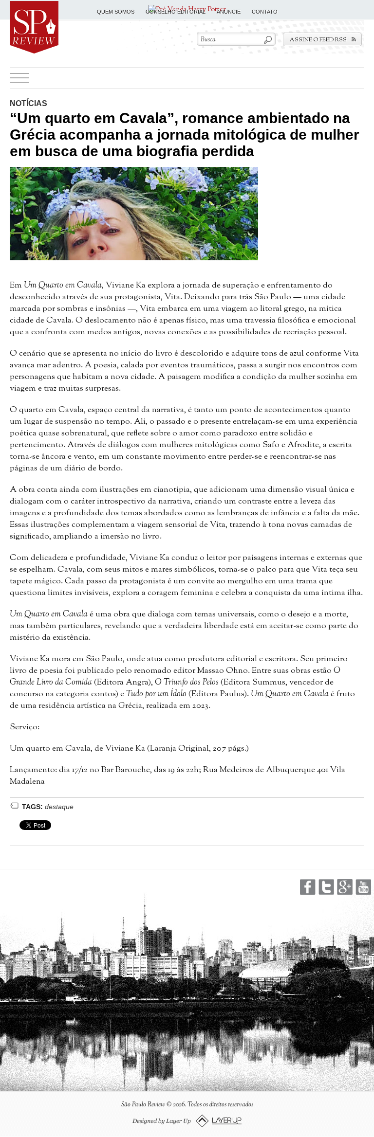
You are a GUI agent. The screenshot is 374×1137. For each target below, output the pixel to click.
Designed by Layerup (187, 1121)
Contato (265, 12)
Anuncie (229, 12)
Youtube (363, 887)
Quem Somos (115, 12)
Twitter (326, 887)
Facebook (308, 887)
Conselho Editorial (176, 12)
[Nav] (19, 78)
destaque (59, 807)
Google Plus (345, 887)
